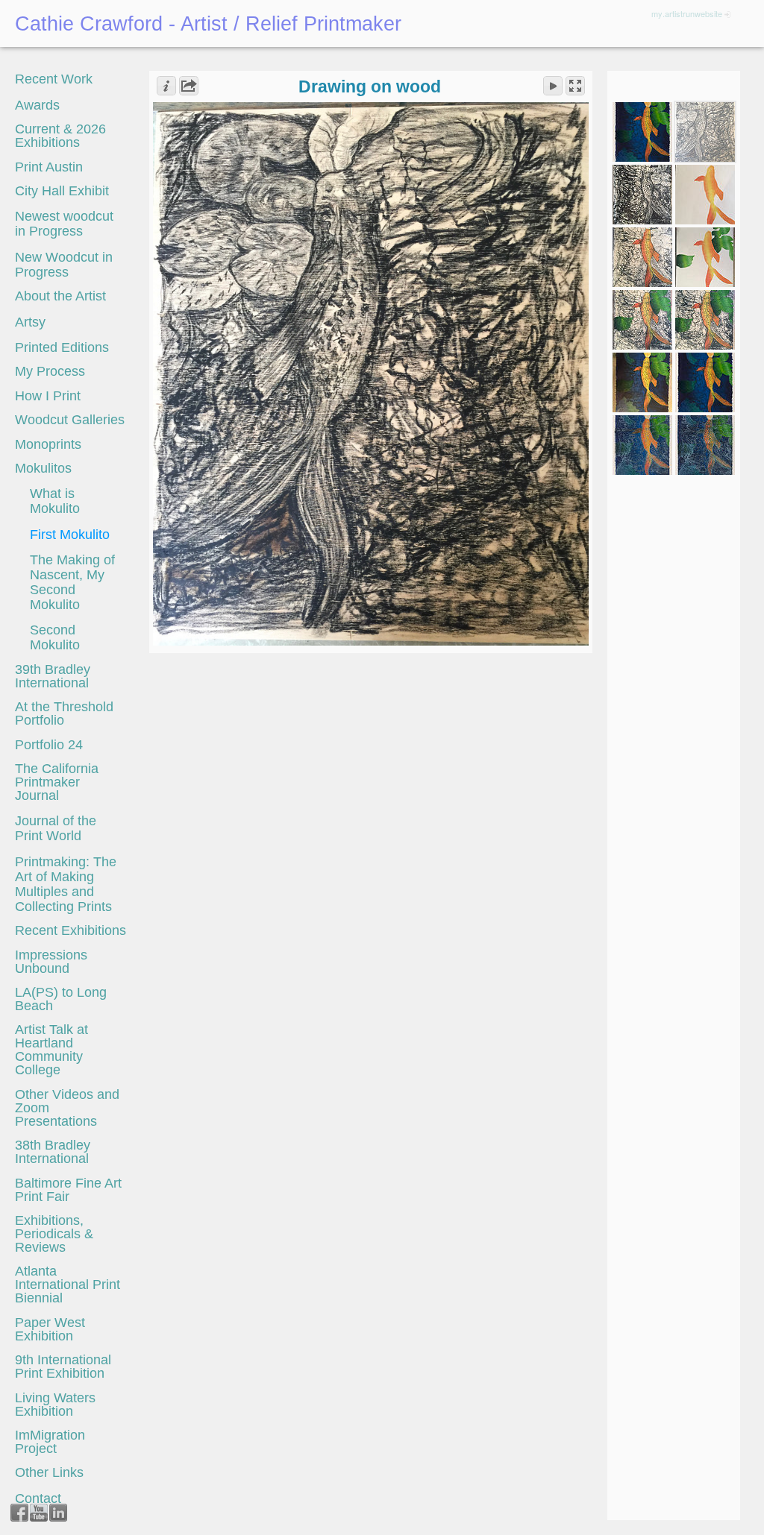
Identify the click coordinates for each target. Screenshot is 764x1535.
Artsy (30, 322)
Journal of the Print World (55, 828)
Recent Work (54, 79)
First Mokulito (70, 534)
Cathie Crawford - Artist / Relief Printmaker (208, 24)
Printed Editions (62, 347)
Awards (37, 105)
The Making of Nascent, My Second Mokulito (72, 582)
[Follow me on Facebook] (19, 1513)
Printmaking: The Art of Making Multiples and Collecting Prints (65, 884)
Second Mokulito (55, 637)
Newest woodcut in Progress (64, 224)
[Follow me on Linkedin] (58, 1513)
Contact (38, 1498)
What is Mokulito (55, 501)
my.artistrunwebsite (686, 13)
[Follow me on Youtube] (39, 1513)
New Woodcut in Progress (64, 265)
